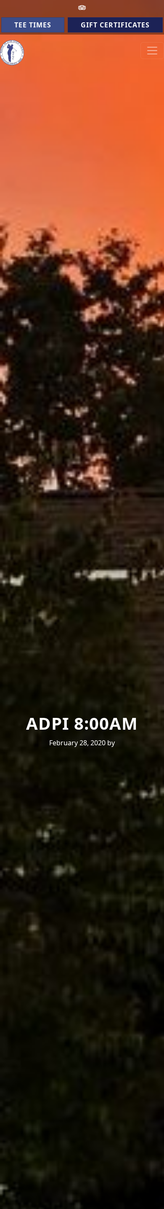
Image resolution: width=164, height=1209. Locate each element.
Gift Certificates (115, 25)
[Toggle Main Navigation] (152, 50)
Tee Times (32, 25)
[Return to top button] (147, 1193)
